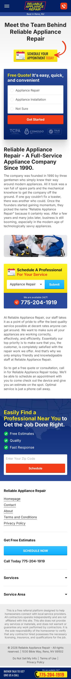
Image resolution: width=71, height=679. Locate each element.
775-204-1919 (39, 302)
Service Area (14, 594)
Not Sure (22, 109)
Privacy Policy (15, 523)
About (8, 511)
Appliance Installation (31, 99)
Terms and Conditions (20, 517)
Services (11, 578)
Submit (54, 284)
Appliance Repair (28, 90)
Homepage (12, 499)
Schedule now (35, 551)
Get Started (35, 119)
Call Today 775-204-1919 (24, 561)
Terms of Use (48, 658)
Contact (10, 505)
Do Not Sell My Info (25, 658)
